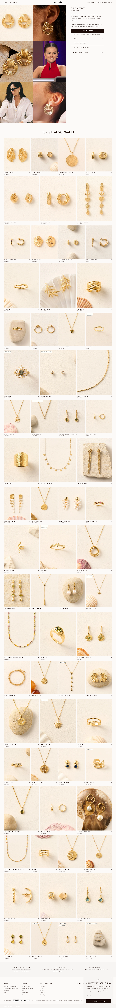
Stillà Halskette (37, 608)
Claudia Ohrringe (10, 222)
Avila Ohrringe (36, 347)
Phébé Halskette (64, 869)
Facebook (42, 992)
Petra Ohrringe (64, 782)
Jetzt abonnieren (98, 1001)
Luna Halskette (37, 521)
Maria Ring (44, 657)
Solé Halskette (46, 744)
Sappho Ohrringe (9, 521)
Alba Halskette (37, 695)
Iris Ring (34, 869)
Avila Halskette (91, 608)
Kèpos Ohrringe (91, 260)
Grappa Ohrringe (64, 521)
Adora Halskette (37, 956)
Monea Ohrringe (91, 695)
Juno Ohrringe (36, 172)
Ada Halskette (36, 434)
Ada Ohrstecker (46, 396)
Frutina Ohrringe (10, 260)
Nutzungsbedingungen (57, 1000)
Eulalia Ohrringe (9, 919)
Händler (24, 990)
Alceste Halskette (47, 483)
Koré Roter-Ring (91, 521)
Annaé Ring (7, 309)
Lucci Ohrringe (46, 919)
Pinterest (42, 990)
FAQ (5, 992)
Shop (5, 2)
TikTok (41, 988)
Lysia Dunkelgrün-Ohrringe (68, 434)
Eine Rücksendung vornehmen (11, 988)
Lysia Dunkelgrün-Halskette (13, 831)
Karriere (24, 994)
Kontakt (6, 994)
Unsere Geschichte (26, 986)
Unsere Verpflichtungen (27, 988)
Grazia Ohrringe (82, 483)
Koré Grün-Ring (9, 347)
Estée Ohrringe (64, 608)
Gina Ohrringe (91, 434)
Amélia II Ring (8, 782)
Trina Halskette (82, 570)
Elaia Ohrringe (45, 309)
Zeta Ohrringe (45, 222)
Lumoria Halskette (10, 744)
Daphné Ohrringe (9, 608)
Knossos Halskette (38, 782)
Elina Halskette (91, 956)
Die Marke (13, 2)
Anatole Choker (82, 396)
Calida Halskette (9, 434)
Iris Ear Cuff (90, 782)
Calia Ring (7, 396)
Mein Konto (6, 990)
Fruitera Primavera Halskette (14, 869)
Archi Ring (80, 309)
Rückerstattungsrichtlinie (47, 1000)
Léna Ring (80, 744)
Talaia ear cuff (9, 570)
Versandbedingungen (36, 1000)
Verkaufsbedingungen (68, 1000)
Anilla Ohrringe (91, 172)
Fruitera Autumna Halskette (13, 657)
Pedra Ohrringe (9, 956)
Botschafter (25, 992)
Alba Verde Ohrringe (84, 657)
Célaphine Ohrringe (83, 831)
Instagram (42, 986)
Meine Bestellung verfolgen (10, 986)
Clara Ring (89, 347)
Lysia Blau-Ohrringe (83, 919)
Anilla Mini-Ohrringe (65, 260)
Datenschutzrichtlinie (78, 1000)
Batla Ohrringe (9, 172)
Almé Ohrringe (36, 260)
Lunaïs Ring (8, 483)
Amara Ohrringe (82, 222)
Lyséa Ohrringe (64, 956)
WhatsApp (42, 994)
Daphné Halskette (65, 695)
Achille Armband (9, 695)
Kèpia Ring (44, 570)
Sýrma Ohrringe (46, 831)
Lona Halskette (64, 347)
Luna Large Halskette (66, 172)
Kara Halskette (91, 869)
